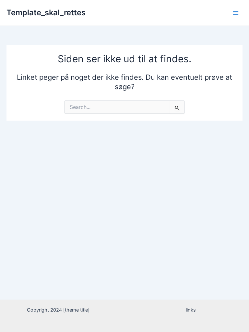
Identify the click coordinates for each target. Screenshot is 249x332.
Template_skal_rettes (46, 12)
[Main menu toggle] (236, 13)
